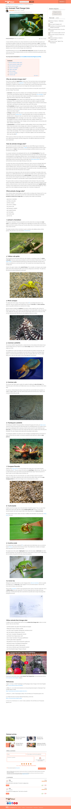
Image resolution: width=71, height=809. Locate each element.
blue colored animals (35, 159)
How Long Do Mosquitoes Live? (56, 24)
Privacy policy (36, 807)
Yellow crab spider (13, 69)
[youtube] (14, 803)
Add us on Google (43, 38)
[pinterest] (17, 803)
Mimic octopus (12, 71)
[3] (29, 302)
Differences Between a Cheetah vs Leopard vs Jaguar (56, 38)
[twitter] (10, 803)
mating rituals (19, 114)
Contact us (23, 807)
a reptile (25, 147)
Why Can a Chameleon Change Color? (20, 738)
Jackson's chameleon (13, 68)
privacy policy (18, 768)
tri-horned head (27, 231)
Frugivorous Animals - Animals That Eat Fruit (41, 744)
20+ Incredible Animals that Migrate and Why (30, 57)
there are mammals (35, 583)
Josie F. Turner (12, 12)
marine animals (15, 468)
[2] (16, 134)
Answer (7, 785)
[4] (13, 470)
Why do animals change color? (15, 62)
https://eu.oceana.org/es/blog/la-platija (14, 698)
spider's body (8, 261)
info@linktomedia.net (25, 774)
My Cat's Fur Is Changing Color (40, 738)
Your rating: (18, 765)
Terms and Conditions (29, 807)
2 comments (22, 10)
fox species (14, 589)
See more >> (36, 75)
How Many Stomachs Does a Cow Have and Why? (57, 30)
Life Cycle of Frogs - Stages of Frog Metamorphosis (56, 42)
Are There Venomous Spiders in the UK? (57, 33)
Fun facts (11, 4)
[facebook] (8, 803)
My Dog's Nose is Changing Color (19, 744)
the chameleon (40, 94)
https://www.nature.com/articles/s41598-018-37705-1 (16, 691)
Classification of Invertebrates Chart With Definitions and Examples (57, 26)
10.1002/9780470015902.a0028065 (15, 685)
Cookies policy (41, 807)
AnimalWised (8, 4)
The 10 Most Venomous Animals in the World (57, 35)
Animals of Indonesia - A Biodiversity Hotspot (56, 21)
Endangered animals (57, 12)
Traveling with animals (57, 14)
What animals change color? (15, 66)
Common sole (12, 75)
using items (21, 83)
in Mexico (10, 547)
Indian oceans (43, 425)
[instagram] (12, 803)
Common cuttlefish (13, 73)
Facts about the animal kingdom (18, 4)
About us (19, 807)
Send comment (42, 769)
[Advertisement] (26, 718)
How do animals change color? (15, 64)
